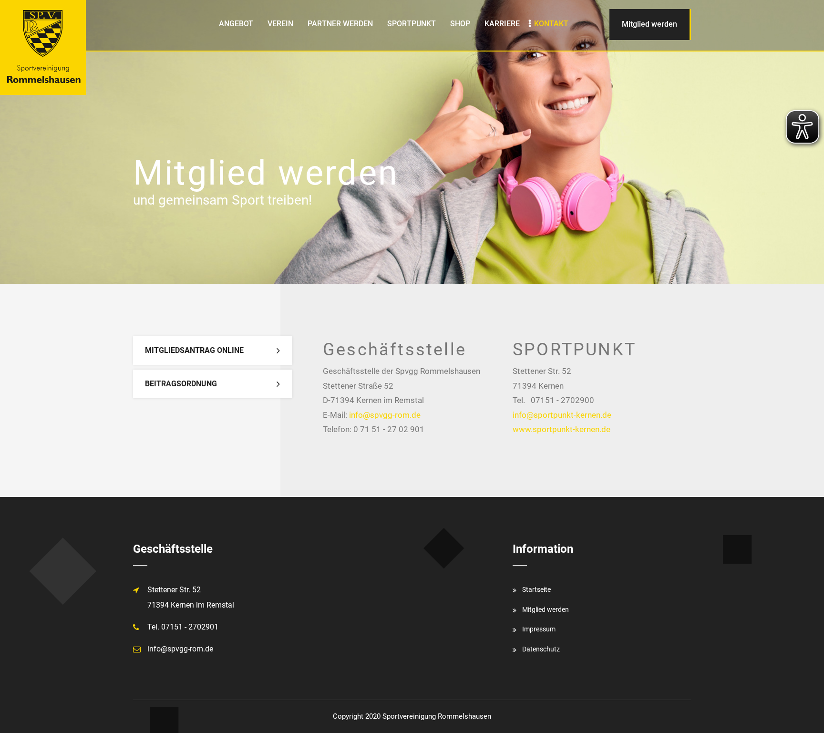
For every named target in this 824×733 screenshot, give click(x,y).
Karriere (502, 23)
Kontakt (551, 23)
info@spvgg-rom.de (385, 415)
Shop (460, 23)
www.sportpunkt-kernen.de (561, 429)
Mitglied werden (649, 24)
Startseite (536, 589)
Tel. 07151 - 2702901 (182, 626)
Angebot (236, 23)
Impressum (539, 629)
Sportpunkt (411, 23)
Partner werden (340, 23)
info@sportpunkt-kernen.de (562, 415)
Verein (280, 23)
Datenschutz (541, 649)
